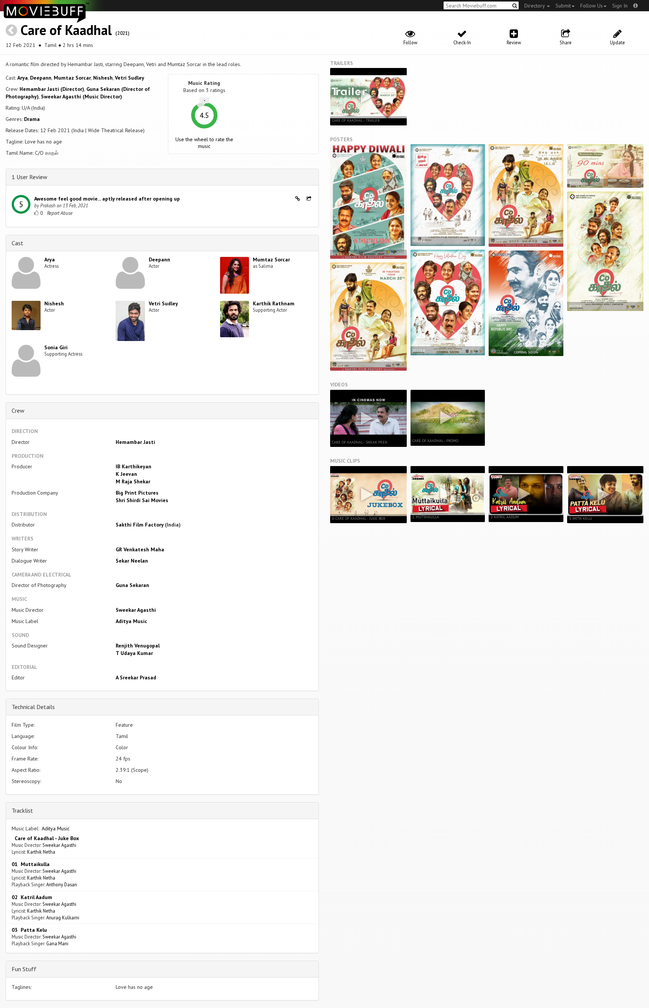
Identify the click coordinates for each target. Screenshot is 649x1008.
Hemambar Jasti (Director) (52, 89)
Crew (18, 410)
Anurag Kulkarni (62, 917)
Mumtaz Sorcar (72, 77)
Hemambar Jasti (135, 442)
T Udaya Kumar (134, 653)
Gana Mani (57, 943)
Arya (22, 77)
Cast (17, 243)
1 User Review (29, 177)
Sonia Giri (56, 347)
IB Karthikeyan (133, 466)
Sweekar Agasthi (136, 610)
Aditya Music (131, 621)
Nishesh (103, 77)
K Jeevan (126, 474)
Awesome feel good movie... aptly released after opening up (107, 198)
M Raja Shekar (133, 481)
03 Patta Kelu (29, 930)
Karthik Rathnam (273, 303)
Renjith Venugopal (138, 645)
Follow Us (591, 5)
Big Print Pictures (137, 492)
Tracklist (22, 810)
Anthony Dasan (61, 884)
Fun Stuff (24, 969)
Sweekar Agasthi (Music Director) (81, 96)
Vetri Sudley (129, 77)
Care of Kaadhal (66, 30)
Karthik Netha (41, 852)
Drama (32, 119)
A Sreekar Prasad (136, 677)
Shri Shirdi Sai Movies (142, 500)
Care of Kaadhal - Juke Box (45, 838)
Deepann (40, 77)
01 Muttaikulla (31, 864)
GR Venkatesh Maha (140, 549)
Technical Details (33, 707)
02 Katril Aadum (32, 897)
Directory (535, 5)
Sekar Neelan (132, 560)
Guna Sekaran (132, 585)
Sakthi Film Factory (139, 524)
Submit (563, 5)
